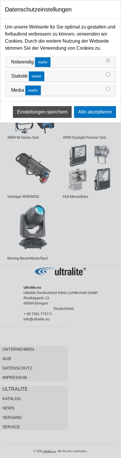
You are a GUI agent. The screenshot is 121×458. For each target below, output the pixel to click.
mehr (43, 62)
